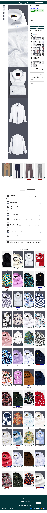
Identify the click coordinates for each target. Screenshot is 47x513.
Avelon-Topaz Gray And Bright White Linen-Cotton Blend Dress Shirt (7, 307)
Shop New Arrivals (2, 512)
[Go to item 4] (4, 13)
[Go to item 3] (4, 9)
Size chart (43, 15)
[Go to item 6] (4, 19)
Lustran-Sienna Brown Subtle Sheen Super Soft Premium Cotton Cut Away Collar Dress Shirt (29, 386)
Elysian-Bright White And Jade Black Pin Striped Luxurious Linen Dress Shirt (29, 327)
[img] (8, 203)
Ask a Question (33, 189)
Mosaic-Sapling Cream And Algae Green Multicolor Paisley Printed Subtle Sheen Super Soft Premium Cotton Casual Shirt (29, 445)
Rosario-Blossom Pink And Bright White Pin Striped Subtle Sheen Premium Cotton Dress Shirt (18, 385)
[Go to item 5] (4, 16)
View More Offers (33, 11)
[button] (22, 188)
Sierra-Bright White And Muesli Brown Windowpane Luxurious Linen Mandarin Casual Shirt (7, 445)
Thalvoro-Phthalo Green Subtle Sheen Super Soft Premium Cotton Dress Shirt (18, 407)
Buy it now (37, 28)
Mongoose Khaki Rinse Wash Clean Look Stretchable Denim (7, 176)
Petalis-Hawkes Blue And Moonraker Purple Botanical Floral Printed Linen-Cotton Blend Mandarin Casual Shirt (29, 307)
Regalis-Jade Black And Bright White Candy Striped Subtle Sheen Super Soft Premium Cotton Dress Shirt (7, 327)
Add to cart (37, 26)
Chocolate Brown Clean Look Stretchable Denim (29, 180)
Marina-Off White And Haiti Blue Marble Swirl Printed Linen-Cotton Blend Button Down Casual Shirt (18, 327)
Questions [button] (10, 193)
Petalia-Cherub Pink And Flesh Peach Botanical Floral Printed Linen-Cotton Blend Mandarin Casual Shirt (7, 385)
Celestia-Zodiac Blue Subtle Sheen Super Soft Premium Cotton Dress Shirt (40, 385)
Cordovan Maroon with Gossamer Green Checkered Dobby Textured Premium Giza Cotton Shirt (7, 488)
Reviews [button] (7, 193)
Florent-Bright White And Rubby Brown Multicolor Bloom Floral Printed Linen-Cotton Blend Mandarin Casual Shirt (40, 327)
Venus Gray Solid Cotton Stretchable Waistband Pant (40, 180)
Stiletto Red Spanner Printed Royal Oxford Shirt (7, 467)
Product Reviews (23, 185)
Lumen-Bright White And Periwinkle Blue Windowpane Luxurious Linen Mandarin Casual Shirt (40, 466)
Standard (35, 22)
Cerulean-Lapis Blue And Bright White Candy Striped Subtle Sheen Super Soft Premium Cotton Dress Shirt (40, 307)
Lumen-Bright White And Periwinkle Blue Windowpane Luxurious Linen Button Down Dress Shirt (18, 466)
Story (31, 72)
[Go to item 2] (4, 6)
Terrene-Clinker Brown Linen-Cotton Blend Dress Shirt (29, 466)
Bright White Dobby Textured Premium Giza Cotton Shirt (40, 488)
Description (32, 79)
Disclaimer (32, 83)
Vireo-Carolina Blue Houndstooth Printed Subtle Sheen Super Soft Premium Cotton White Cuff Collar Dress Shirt (40, 445)
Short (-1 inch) (40, 22)
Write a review (29, 189)
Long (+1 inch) (37, 22)
